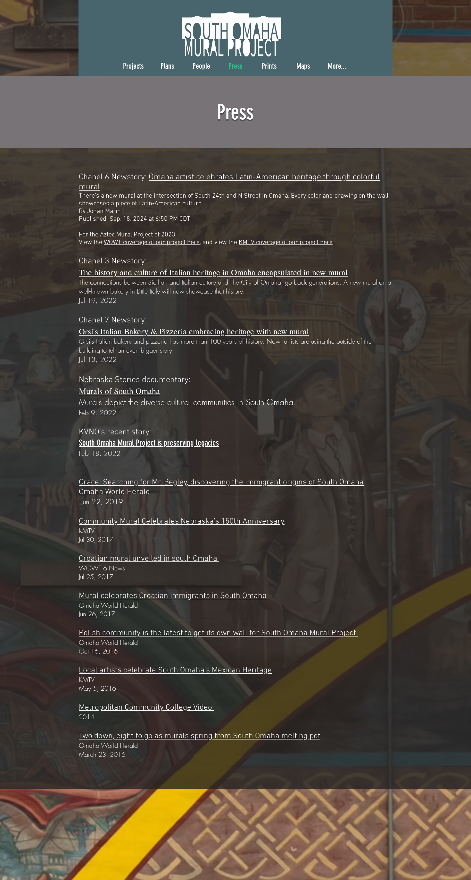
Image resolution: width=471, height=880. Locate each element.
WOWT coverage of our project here (152, 242)
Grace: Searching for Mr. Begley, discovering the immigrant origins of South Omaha (221, 482)
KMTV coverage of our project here (286, 242)
